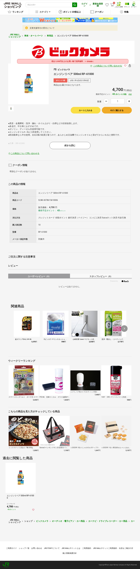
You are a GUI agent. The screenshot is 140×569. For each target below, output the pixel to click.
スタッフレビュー (101, 276)
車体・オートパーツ (33, 35)
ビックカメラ (42, 521)
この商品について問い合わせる (107, 66)
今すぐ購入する (117, 110)
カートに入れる (85, 110)
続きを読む (70, 145)
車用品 (50, 35)
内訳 (130, 94)
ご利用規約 (86, 548)
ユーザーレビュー (39, 276)
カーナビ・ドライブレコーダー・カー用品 (107, 521)
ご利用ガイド (11, 548)
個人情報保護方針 (69, 553)
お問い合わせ (36, 548)
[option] (28, 84)
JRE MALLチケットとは (71, 548)
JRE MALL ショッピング (14, 35)
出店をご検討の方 (126, 548)
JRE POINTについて (52, 548)
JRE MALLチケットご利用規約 (105, 548)
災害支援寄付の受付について (42, 28)
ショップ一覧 (24, 548)
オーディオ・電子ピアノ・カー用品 (68, 521)
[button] (124, 328)
